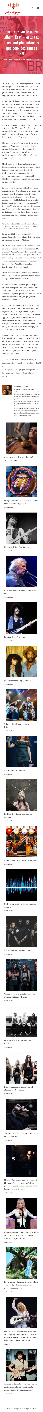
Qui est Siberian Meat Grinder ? (17, 950)
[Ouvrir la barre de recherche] (32, 8)
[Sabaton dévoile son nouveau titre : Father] (21, 719)
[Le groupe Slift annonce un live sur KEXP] (21, 1035)
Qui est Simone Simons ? (14, 770)
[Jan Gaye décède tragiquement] (21, 675)
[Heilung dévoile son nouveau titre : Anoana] (21, 809)
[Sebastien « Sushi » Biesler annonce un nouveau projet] (21, 1128)
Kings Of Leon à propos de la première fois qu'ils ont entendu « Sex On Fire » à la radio (20, 373)
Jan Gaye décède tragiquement (17, 680)
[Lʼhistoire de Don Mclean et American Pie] (21, 586)
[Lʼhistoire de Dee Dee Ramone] (21, 542)
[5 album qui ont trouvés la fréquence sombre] (21, 899)
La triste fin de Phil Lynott (15, 637)
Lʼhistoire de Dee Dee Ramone (17, 547)
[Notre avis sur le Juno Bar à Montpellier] (21, 855)
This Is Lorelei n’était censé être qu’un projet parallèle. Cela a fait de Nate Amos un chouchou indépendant (20, 1387)
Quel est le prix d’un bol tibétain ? (18, 457)
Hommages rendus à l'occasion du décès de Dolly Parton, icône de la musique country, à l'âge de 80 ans (21, 1235)
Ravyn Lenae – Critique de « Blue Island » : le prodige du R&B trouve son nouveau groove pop (21, 1285)
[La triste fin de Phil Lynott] (21, 632)
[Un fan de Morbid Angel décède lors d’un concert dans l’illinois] (21, 989)
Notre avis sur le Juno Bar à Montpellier (21, 860)
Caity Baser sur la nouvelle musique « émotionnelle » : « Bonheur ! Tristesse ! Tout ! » (21, 363)
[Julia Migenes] (13, 8)
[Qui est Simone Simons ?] (21, 765)
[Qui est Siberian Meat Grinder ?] (21, 945)
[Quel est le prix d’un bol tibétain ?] (21, 452)
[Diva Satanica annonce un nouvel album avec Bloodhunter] (21, 1082)
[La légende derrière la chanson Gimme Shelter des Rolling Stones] (21, 496)
